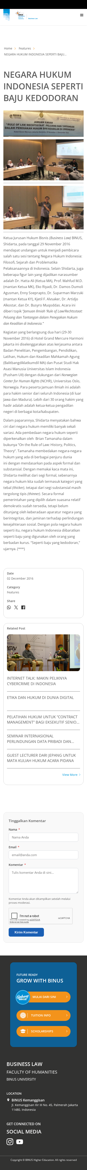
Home (8, 48)
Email (14, 847)
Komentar (17, 865)
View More (69, 775)
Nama (14, 829)
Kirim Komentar (26, 932)
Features (25, 48)
